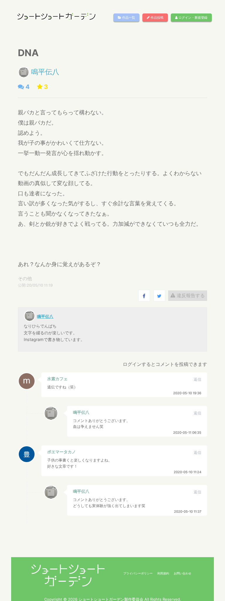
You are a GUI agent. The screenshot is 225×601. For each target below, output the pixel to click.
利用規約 (163, 573)
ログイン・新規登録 (192, 18)
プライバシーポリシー (138, 573)
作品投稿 (156, 18)
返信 (197, 379)
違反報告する (190, 295)
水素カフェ (57, 378)
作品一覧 (128, 18)
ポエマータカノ (61, 451)
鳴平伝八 (45, 72)
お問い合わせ (182, 573)
